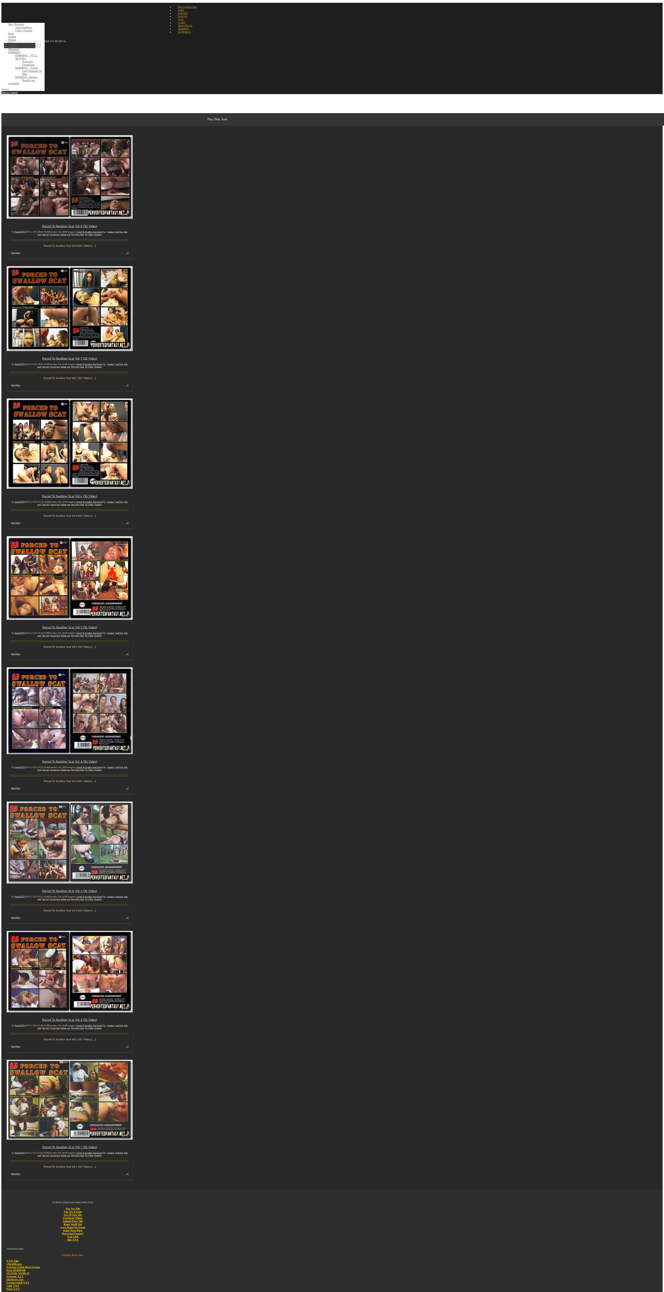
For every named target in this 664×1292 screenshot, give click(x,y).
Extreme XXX (15, 1276)
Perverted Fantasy (73, 1233)
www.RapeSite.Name (72, 1227)
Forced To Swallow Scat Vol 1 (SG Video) (69, 1147)
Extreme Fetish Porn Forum (23, 1267)
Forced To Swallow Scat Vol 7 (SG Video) (69, 358)
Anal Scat (119, 232)
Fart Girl (45, 234)
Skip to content (9, 92)
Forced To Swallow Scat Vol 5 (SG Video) (69, 627)
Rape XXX (13, 1289)
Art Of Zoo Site (73, 1214)
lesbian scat (65, 234)
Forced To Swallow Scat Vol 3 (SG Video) (69, 891)
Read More (15, 253)
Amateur (110, 232)
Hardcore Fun (15, 1279)
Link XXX (13, 1285)
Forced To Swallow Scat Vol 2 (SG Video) (69, 1020)
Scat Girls (73, 1236)
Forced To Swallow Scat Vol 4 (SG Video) (69, 762)
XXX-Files (13, 1260)
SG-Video (89, 234)
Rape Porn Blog (72, 1230)
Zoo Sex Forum (73, 1211)
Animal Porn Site (73, 1221)
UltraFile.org (14, 1264)
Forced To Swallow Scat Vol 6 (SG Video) (69, 496)
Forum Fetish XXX (18, 1282)
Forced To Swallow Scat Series (89, 232)
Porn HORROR (16, 1270)
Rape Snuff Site (73, 1224)
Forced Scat (55, 234)
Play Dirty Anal (77, 234)
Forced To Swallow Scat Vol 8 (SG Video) (69, 226)
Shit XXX (73, 1239)
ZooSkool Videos (73, 1218)
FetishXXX (19, 232)
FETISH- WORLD (18, 1273)
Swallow (98, 234)
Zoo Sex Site (73, 1208)
